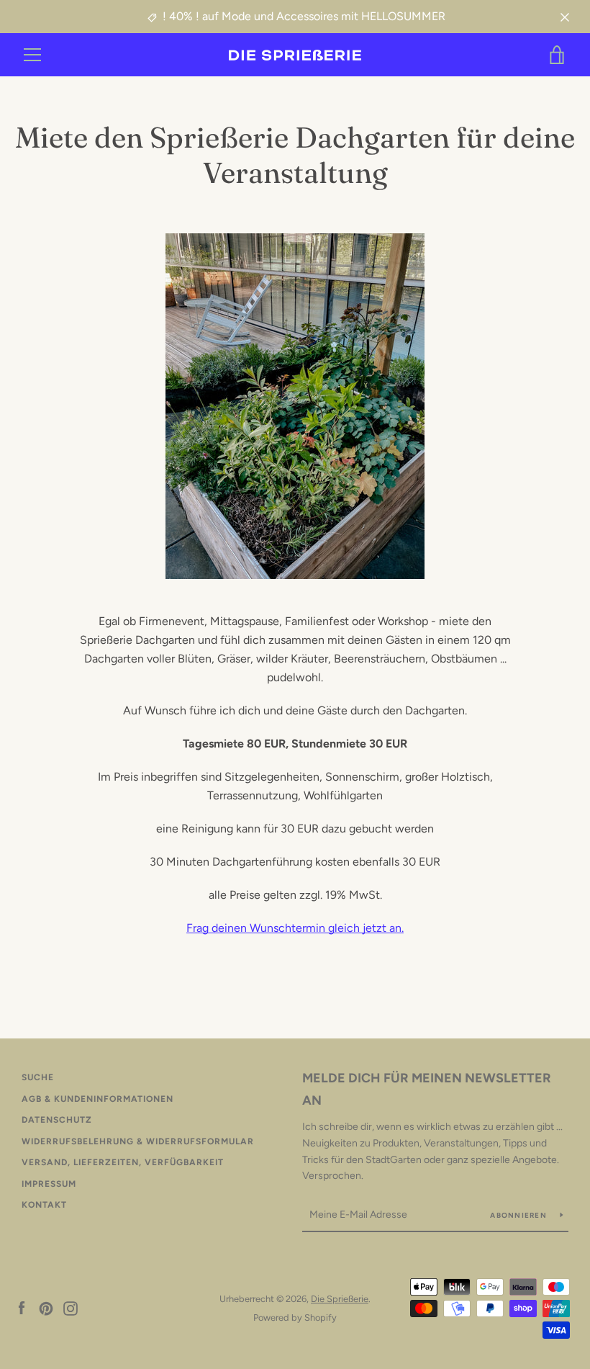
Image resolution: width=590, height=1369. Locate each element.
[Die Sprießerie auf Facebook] (21, 1307)
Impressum (49, 1184)
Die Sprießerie (339, 1298)
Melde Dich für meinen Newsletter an (426, 1089)
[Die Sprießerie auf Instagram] (70, 1307)
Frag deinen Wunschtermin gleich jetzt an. (295, 928)
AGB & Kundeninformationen (97, 1099)
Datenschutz (57, 1120)
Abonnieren (519, 1215)
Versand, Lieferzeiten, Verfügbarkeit (123, 1162)
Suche (38, 1077)
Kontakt (44, 1205)
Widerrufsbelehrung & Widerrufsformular (138, 1141)
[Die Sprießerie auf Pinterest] (46, 1307)
